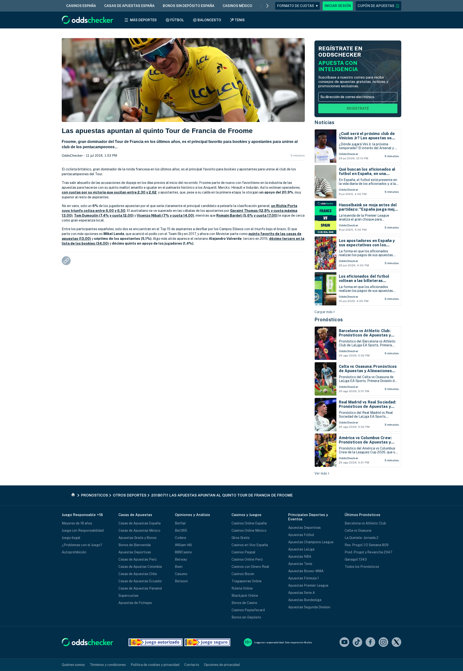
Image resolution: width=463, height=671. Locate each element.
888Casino (183, 552)
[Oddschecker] (87, 642)
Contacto (191, 665)
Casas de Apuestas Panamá (140, 588)
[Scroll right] (267, 6)
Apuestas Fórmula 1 (303, 578)
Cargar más (323, 312)
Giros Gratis (241, 538)
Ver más (320, 473)
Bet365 (181, 530)
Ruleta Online (242, 588)
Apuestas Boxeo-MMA (306, 571)
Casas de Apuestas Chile (137, 574)
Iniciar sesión (338, 6)
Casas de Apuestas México (139, 530)
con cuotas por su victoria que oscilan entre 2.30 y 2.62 (109, 192)
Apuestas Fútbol (301, 535)
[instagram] (383, 642)
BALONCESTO (209, 20)
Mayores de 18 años (77, 523)
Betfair (180, 523)
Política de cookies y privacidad (155, 665)
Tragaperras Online (247, 581)
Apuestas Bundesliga (304, 600)
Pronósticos (328, 319)
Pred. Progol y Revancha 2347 (368, 552)
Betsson (181, 581)
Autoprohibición (74, 552)
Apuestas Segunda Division (309, 607)
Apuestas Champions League (311, 542)
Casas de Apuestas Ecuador (140, 581)
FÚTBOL (177, 20)
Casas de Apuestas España (139, 523)
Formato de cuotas (297, 6)
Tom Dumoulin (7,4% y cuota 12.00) (104, 215)
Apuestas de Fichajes (135, 603)
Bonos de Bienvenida (134, 545)
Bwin (179, 567)
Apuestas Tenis (300, 564)
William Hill (183, 545)
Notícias (324, 122)
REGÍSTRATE (358, 108)
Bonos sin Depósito (246, 617)
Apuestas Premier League (308, 585)
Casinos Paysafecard (248, 610)
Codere (180, 538)
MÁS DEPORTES (143, 20)
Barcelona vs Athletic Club (365, 523)
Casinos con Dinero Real (250, 567)
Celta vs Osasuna (358, 530)
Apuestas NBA (299, 556)
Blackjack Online (245, 595)
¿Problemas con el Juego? (82, 545)
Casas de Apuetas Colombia (140, 567)
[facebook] (370, 642)
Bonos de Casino (244, 603)
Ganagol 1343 (356, 559)
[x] (396, 642)
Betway (181, 559)
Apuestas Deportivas (134, 552)
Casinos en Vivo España (250, 545)
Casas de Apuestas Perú (137, 559)
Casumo (181, 574)
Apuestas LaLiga (301, 549)
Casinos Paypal (243, 552)
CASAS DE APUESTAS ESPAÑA (129, 6)
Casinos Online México (249, 530)
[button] (378, 6)
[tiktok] (357, 642)
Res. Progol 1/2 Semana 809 (366, 545)
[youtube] (344, 642)
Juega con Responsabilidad (83, 530)
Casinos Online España (249, 523)
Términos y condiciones (108, 665)
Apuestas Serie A (301, 593)
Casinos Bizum (243, 574)
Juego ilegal (71, 538)
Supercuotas (128, 595)
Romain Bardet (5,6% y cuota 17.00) (247, 215)
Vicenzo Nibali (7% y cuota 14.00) (165, 215)
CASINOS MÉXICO (237, 6)
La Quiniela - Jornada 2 (361, 538)
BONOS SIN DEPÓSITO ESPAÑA (188, 6)
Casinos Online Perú (247, 559)
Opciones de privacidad (222, 665)
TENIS (240, 20)
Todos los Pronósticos (362, 567)
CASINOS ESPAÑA (81, 6)
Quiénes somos (73, 665)
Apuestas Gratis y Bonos (137, 538)
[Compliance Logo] (156, 642)
